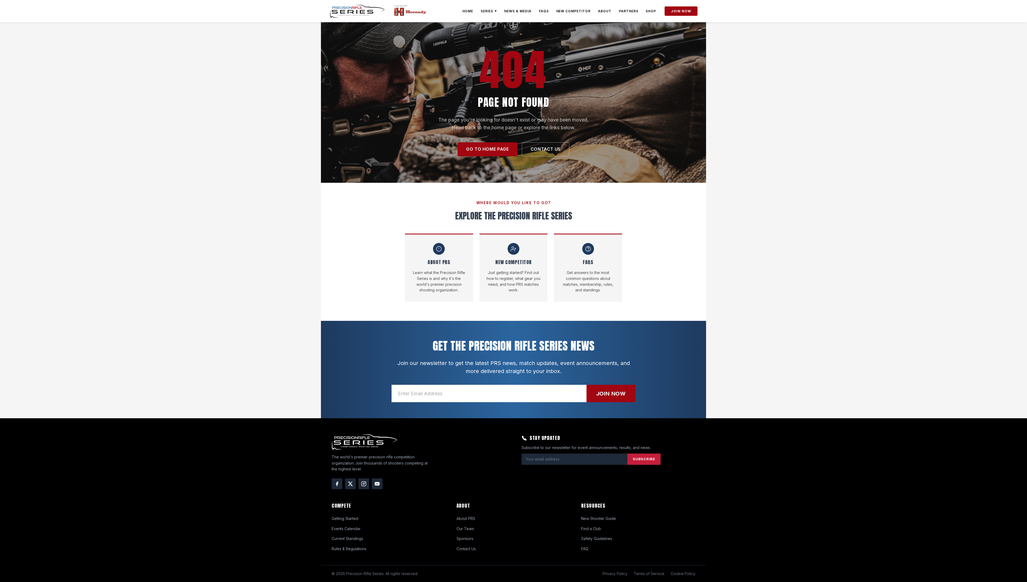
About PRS (466, 518)
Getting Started (345, 518)
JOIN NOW (681, 11)
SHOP (651, 11)
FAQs (544, 11)
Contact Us (466, 548)
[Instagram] (363, 483)
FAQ (584, 548)
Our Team (465, 528)
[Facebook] (337, 483)
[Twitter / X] (350, 483)
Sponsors (465, 538)
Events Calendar (346, 528)
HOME (467, 11)
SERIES (487, 11)
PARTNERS (628, 11)
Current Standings (347, 538)
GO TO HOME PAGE (487, 149)
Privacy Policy (615, 573)
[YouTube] (377, 483)
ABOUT (604, 11)
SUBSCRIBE (644, 459)
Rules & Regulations (349, 548)
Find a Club (591, 528)
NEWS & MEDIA (517, 11)
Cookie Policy (683, 573)
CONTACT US (546, 149)
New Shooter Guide (598, 518)
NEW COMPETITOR (573, 11)
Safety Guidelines (596, 538)
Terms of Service (649, 573)
